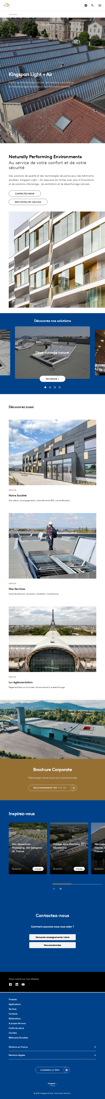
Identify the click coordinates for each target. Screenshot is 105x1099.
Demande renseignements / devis (52, 937)
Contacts (13, 1013)
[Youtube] (23, 985)
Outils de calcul (16, 1028)
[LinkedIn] (17, 985)
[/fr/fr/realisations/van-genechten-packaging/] (28, 848)
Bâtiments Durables (18, 1037)
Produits (13, 999)
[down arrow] (12, 134)
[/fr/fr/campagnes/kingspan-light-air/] (52, 461)
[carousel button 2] (50, 387)
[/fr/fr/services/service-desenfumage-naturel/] (52, 554)
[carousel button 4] (60, 387)
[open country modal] (86, 5)
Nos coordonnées (52, 945)
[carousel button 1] (45, 387)
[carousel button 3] (55, 387)
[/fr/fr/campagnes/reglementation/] (52, 647)
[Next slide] (60, 889)
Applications (15, 1004)
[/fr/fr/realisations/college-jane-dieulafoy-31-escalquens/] (69, 848)
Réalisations (15, 1018)
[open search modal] (92, 5)
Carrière (13, 1033)
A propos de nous (17, 1023)
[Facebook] (10, 985)
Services (13, 1009)
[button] (99, 5)
